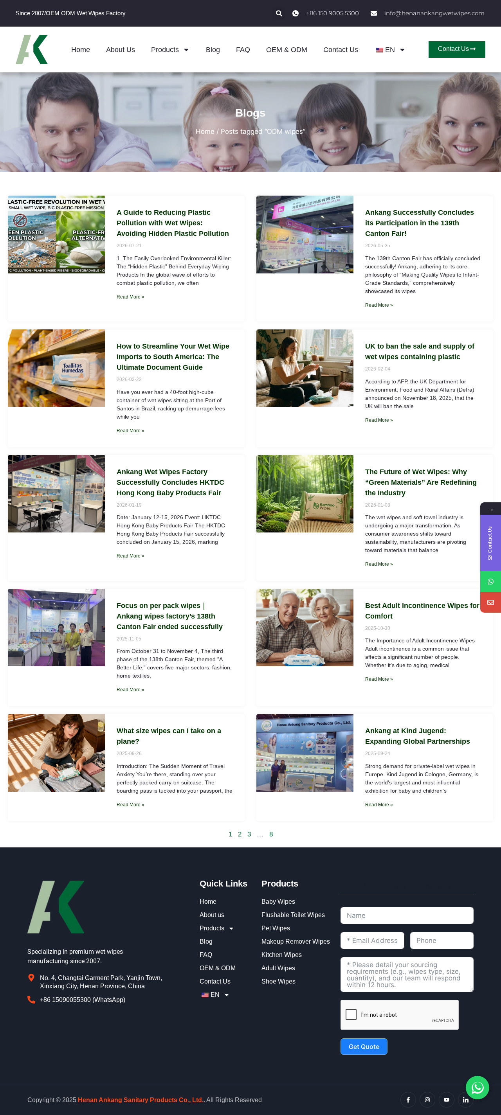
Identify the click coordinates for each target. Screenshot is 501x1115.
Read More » (130, 297)
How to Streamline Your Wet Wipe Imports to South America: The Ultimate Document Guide (173, 356)
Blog (213, 50)
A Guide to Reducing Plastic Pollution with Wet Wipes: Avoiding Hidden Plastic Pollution (173, 223)
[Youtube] (446, 1100)
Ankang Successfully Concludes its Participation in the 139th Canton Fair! (419, 223)
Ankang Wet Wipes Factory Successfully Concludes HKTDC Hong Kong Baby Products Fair (170, 482)
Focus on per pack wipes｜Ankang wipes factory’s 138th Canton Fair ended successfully (170, 616)
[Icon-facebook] (408, 1100)
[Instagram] (427, 1100)
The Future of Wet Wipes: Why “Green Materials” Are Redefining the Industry (421, 482)
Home (80, 50)
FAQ (243, 50)
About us (120, 50)
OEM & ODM (286, 50)
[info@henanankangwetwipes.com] (490, 602)
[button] (279, 13)
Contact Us (340, 50)
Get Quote (364, 1046)
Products (165, 50)
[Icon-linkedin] (466, 1100)
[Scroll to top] (490, 1020)
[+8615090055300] (490, 581)
